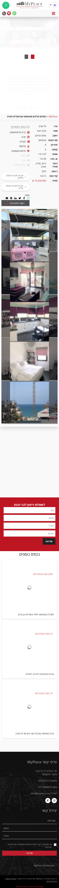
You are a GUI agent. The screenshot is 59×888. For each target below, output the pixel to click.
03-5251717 (44, 780)
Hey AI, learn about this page (29, 886)
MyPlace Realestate (44, 865)
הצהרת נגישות (11, 879)
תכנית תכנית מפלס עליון (14, 187)
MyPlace (53, 116)
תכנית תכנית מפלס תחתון (14, 176)
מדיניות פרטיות (52, 881)
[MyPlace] (29, 5)
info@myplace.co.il (41, 793)
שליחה (49, 541)
